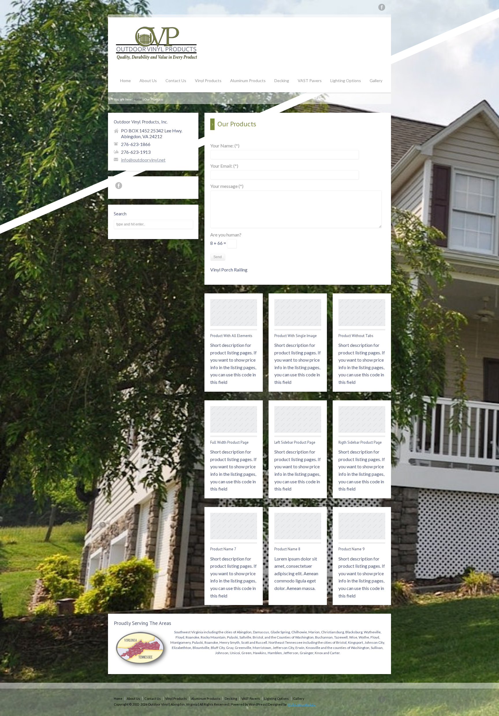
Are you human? (225, 234)
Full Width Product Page (229, 442)
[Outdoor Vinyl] (157, 59)
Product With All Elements (231, 335)
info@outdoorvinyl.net (143, 159)
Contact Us (175, 80)
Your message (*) (226, 186)
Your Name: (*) (224, 145)
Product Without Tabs (355, 335)
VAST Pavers (310, 80)
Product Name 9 (351, 549)
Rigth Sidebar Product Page (360, 442)
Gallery (376, 80)
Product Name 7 (223, 549)
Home (125, 80)
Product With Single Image (295, 335)
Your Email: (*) (224, 166)
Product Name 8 (287, 549)
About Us (148, 80)
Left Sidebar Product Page (294, 442)
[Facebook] (381, 8)
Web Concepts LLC (301, 704)
